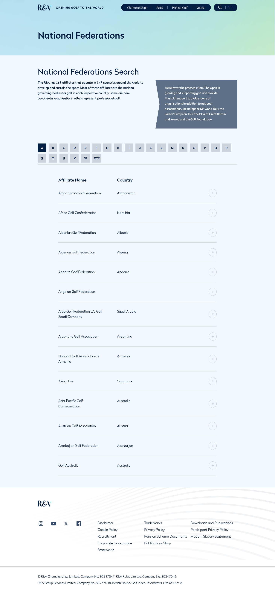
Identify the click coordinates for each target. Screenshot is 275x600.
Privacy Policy (154, 530)
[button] (220, 7)
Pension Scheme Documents (165, 536)
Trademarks (153, 523)
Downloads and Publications (212, 523)
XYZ (97, 158)
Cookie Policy (107, 530)
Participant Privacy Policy (209, 530)
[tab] (137, 193)
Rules (159, 7)
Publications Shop (157, 543)
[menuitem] (44, 7)
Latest (201, 7)
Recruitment (107, 536)
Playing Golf (179, 7)
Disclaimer (105, 523)
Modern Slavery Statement (211, 536)
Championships (137, 7)
